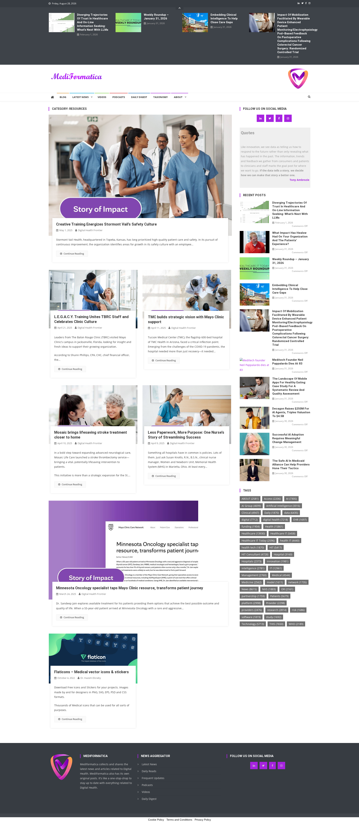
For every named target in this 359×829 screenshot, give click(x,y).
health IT (289, 540)
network (297, 582)
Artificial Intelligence (283, 506)
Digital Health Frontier (90, 230)
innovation (277, 561)
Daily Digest (139, 97)
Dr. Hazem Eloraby (90, 678)
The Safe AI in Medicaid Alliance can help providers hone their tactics (291, 464)
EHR (300, 519)
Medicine (251, 582)
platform (251, 603)
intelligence (253, 568)
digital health (275, 519)
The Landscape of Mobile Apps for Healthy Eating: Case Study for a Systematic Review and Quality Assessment (289, 386)
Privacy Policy (203, 819)
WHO (296, 624)
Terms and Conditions (179, 819)
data (291, 512)
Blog (63, 97)
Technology (253, 624)
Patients (279, 596)
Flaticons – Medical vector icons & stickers (91, 672)
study (273, 617)
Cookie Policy (156, 819)
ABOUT (250, 498)
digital (250, 519)
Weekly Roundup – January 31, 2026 (156, 16)
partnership (253, 596)
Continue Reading (74, 253)
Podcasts (118, 97)
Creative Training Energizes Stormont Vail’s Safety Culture (106, 224)
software (251, 617)
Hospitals (251, 561)
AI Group (251, 506)
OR (287, 589)
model (275, 582)
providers (252, 610)
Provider (275, 603)
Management (254, 575)
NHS (269, 589)
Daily (271, 512)
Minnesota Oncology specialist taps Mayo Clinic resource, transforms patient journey (129, 588)
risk (298, 610)
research (276, 610)
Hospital (283, 554)
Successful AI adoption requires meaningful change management (288, 438)
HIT (275, 547)
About (178, 97)
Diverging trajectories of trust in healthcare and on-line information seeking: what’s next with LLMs (92, 22)
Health (274, 526)
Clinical (250, 512)
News (249, 589)
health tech (253, 547)
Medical (281, 575)
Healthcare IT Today (258, 540)
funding (251, 526)
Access (272, 498)
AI (291, 498)
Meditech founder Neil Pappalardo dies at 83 (287, 361)
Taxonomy (160, 97)
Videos (102, 97)
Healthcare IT (282, 533)
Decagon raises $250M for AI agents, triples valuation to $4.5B (291, 412)
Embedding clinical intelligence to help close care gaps (224, 18)
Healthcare (253, 533)
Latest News (80, 97)
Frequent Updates (153, 778)
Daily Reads (149, 771)
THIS (276, 624)
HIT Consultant (255, 554)
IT (276, 568)
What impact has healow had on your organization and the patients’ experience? (290, 238)
